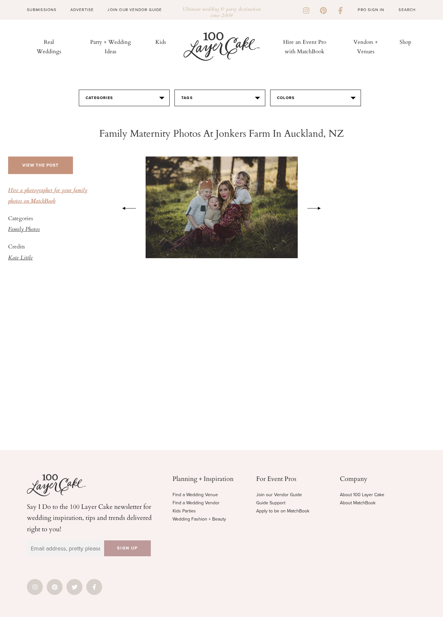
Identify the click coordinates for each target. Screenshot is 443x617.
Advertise (82, 9)
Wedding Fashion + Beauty (199, 519)
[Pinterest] (323, 10)
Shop (405, 42)
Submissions (41, 9)
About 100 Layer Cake (362, 494)
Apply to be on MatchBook (282, 511)
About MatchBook (358, 503)
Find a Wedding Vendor (196, 503)
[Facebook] (340, 10)
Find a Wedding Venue (195, 494)
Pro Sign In (371, 9)
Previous (126, 207)
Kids (160, 42)
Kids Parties (184, 511)
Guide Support (270, 503)
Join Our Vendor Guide (134, 9)
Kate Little (20, 258)
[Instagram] (306, 10)
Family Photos (24, 229)
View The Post (40, 165)
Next (317, 207)
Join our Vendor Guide (279, 494)
